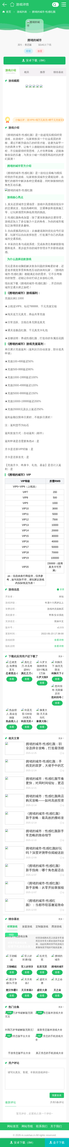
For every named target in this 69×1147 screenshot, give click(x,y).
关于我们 (56, 1126)
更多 (60, 656)
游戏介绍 (10, 71)
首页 (12, 4)
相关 (26, 72)
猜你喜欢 (58, 72)
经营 (28, 51)
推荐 (42, 72)
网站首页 (13, 1126)
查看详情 (59, 640)
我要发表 (56, 1095)
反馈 (62, 589)
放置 (40, 51)
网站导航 (27, 1126)
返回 (4, 4)
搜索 (55, 4)
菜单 (64, 4)
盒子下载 (58, 1142)
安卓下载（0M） (36, 60)
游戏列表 (22, 11)
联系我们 (41, 1126)
